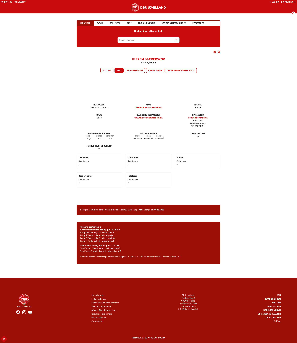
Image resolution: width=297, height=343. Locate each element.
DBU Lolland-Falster (269, 314)
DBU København (272, 310)
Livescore (196, 23)
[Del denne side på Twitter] (218, 52)
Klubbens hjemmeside (148, 115)
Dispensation (198, 134)
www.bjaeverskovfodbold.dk (148, 118)
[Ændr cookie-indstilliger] (4, 339)
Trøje (88, 136)
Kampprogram (135, 71)
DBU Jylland (274, 307)
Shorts (99, 136)
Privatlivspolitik (98, 318)
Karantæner (155, 71)
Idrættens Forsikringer (101, 314)
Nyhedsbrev (20, 2)
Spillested (198, 115)
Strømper (110, 136)
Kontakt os (6, 2)
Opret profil (289, 2)
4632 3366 (159, 210)
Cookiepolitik (97, 321)
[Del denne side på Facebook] (214, 52)
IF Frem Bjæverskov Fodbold (148, 108)
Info (119, 71)
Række (198, 105)
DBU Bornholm (273, 299)
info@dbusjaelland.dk (188, 309)
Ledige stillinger (98, 299)
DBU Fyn (276, 303)
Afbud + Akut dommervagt (103, 310)
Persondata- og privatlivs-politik (148, 338)
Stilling (106, 71)
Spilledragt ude (148, 134)
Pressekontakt (97, 295)
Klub (148, 105)
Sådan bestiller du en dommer (105, 303)
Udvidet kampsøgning (172, 23)
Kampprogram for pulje (181, 71)
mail (141, 210)
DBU (279, 295)
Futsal (277, 321)
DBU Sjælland (273, 318)
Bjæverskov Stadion (198, 118)
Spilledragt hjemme (99, 134)
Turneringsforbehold (99, 146)
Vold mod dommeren (101, 307)
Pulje (99, 115)
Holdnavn (99, 105)
